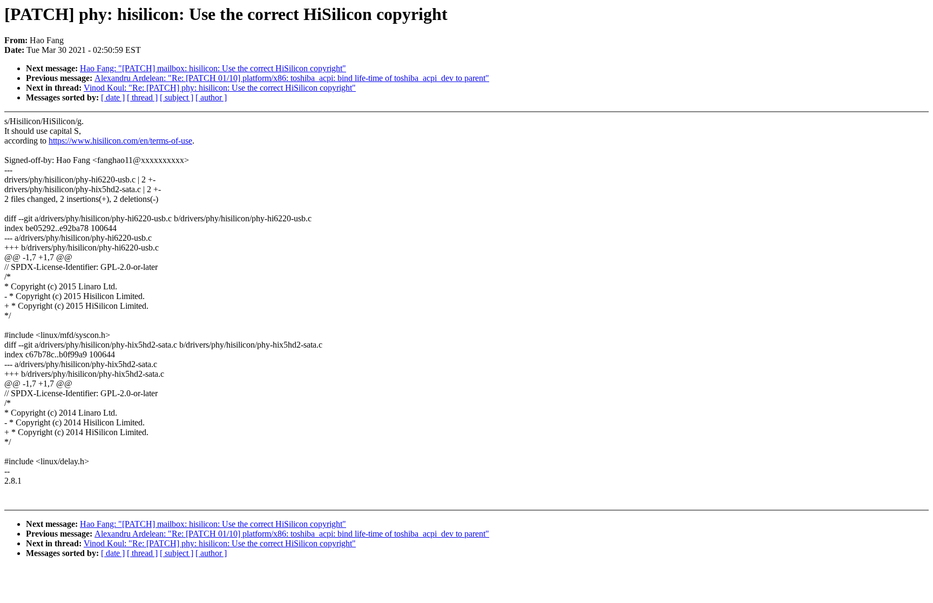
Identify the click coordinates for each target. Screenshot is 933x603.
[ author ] (211, 97)
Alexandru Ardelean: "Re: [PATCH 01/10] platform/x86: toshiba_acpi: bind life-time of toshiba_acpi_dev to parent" (291, 78)
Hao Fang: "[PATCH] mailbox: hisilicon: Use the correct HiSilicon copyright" (213, 68)
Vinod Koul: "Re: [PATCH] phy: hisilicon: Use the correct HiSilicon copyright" (220, 87)
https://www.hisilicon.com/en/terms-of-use (120, 140)
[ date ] (113, 97)
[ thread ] (142, 97)
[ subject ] (176, 97)
